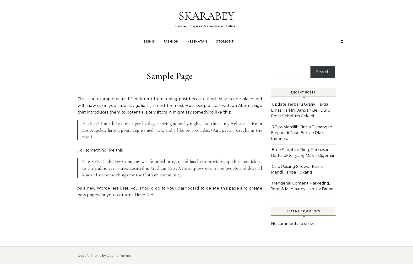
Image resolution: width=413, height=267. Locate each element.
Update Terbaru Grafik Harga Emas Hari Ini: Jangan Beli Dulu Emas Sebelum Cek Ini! (300, 110)
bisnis (149, 41)
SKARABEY (206, 16)
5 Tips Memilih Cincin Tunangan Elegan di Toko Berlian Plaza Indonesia (301, 133)
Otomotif (225, 41)
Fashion (171, 41)
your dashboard (183, 188)
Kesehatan (197, 41)
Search (323, 72)
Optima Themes (119, 255)
